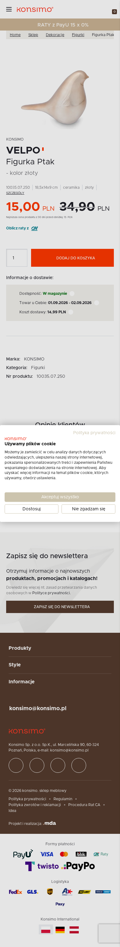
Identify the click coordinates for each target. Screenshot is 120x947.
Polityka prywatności (94, 432)
